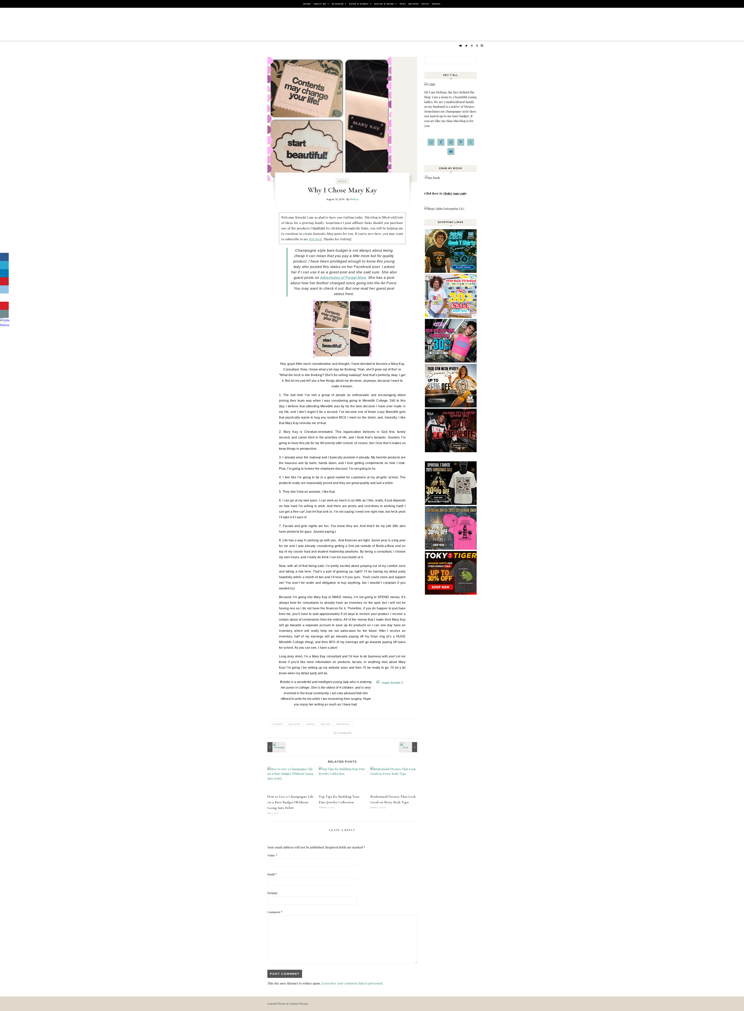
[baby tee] (451, 361)
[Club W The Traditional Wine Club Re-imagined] (408, 747)
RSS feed (315, 239)
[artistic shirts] (451, 504)
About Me (319, 3)
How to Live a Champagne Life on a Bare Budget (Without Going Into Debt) (290, 802)
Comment (274, 912)
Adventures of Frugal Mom (343, 278)
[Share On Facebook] (4, 257)
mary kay (325, 723)
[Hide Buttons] (5, 325)
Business (338, 3)
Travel (436, 3)
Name (272, 855)
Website (272, 893)
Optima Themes (299, 1003)
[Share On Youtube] (4, 306)
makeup (310, 723)
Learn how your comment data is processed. (352, 983)
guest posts (294, 723)
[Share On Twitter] (4, 265)
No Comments (342, 733)
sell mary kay (343, 723)
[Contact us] (4, 314)
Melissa (354, 199)
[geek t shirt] (451, 272)
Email (272, 874)
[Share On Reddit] (4, 289)
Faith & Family (359, 3)
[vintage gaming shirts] (451, 451)
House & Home (384, 3)
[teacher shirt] (451, 316)
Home (307, 3)
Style (425, 3)
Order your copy (455, 193)
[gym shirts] (451, 406)
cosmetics (277, 723)
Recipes (413, 3)
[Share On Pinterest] (4, 281)
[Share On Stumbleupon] (4, 298)
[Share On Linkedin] (4, 273)
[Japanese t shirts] (451, 593)
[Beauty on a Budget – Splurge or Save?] (276, 747)
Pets (403, 3)
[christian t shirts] (451, 548)
